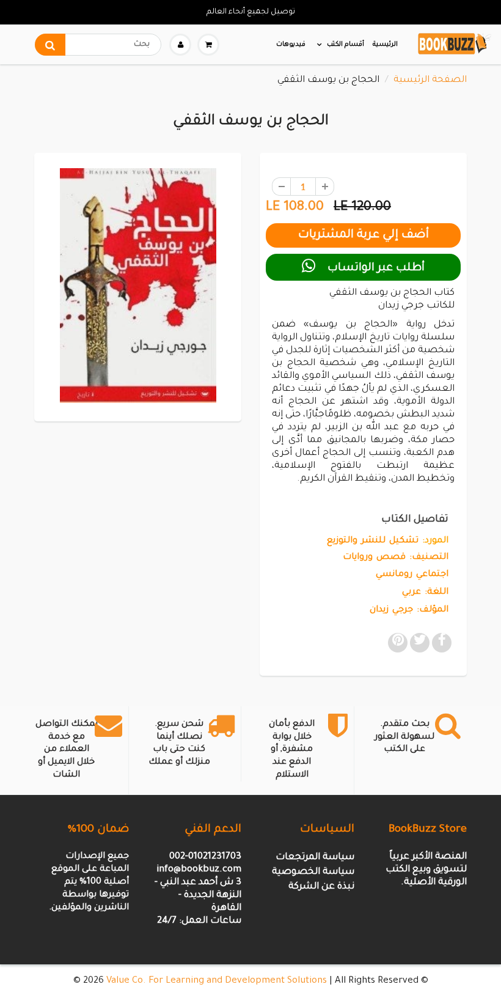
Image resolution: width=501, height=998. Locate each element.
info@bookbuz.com (198, 870)
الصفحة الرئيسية (430, 80)
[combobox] (98, 45)
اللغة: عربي (425, 592)
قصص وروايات (374, 558)
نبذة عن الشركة (321, 887)
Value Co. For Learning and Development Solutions (216, 981)
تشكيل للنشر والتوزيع (373, 541)
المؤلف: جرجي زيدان (409, 610)
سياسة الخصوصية (313, 872)
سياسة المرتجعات (315, 857)
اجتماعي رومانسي (412, 575)
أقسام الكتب (345, 44)
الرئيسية (385, 44)
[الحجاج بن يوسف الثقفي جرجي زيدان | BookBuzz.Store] (137, 285)
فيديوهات (290, 44)
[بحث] (50, 45)
